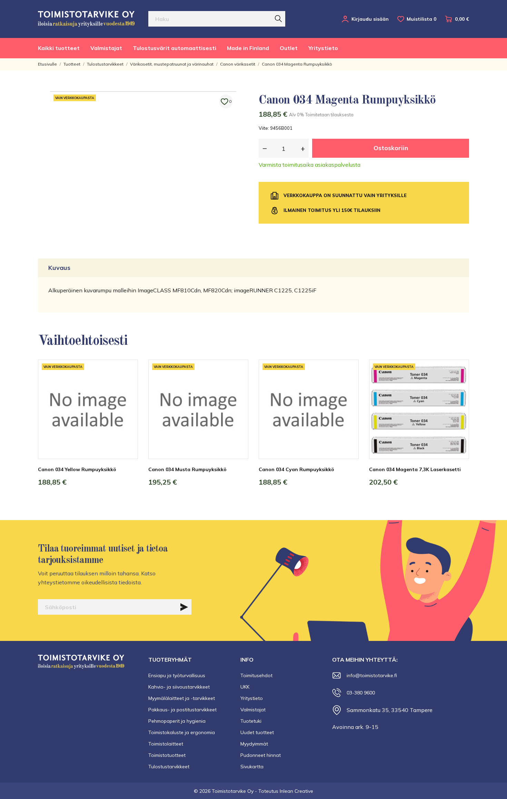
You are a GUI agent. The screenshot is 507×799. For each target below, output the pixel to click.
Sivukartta (252, 766)
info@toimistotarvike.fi (372, 675)
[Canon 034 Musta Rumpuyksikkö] (238, 385)
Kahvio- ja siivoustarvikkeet (179, 687)
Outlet (289, 48)
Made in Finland (248, 48)
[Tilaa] (184, 607)
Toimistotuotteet (167, 755)
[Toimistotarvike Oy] (86, 19)
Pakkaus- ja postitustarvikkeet (182, 710)
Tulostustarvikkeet (168, 766)
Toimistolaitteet (165, 744)
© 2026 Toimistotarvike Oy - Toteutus (237, 791)
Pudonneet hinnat (260, 755)
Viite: (264, 128)
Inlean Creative (296, 791)
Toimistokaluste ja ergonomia (181, 732)
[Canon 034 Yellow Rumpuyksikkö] (128, 385)
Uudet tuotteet (257, 732)
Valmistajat (106, 48)
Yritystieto (323, 48)
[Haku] (278, 19)
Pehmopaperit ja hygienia (177, 721)
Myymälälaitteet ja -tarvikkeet (181, 698)
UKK (244, 687)
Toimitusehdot (256, 675)
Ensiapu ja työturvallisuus (176, 675)
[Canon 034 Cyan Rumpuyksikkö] (348, 385)
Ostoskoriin (391, 148)
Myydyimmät (254, 744)
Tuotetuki (250, 721)
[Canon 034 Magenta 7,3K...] (459, 385)
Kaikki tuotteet (59, 48)
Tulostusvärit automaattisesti (174, 48)
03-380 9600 (361, 692)
